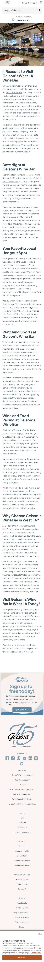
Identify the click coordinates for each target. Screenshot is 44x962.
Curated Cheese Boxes (22, 832)
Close (40, 933)
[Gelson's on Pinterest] (22, 763)
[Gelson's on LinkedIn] (30, 758)
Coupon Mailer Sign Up (22, 912)
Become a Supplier (22, 860)
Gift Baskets (22, 827)
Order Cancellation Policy (22, 799)
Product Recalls (22, 884)
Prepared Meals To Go (22, 794)
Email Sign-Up (22, 908)
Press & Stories (22, 879)
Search (22, 927)
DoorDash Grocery (22, 780)
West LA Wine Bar (14, 92)
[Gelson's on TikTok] (13, 758)
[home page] (7, 2)
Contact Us (22, 889)
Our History (22, 846)
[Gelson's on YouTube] (36, 758)
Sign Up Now (20, 709)
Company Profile (22, 851)
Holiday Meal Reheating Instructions (22, 804)
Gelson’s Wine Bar (20, 145)
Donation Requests (22, 865)
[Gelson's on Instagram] (19, 758)
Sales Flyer (34, 3)
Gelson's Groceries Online (22, 775)
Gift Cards (22, 822)
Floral (22, 818)
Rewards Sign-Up (22, 922)
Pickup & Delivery (24, 17)
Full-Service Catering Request (22, 789)
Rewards (25, 3)
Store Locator (22, 903)
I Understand (22, 957)
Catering (22, 784)
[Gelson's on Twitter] (25, 758)
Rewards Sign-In (22, 917)
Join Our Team (22, 856)
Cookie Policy (36, 953)
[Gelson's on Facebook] (8, 758)
